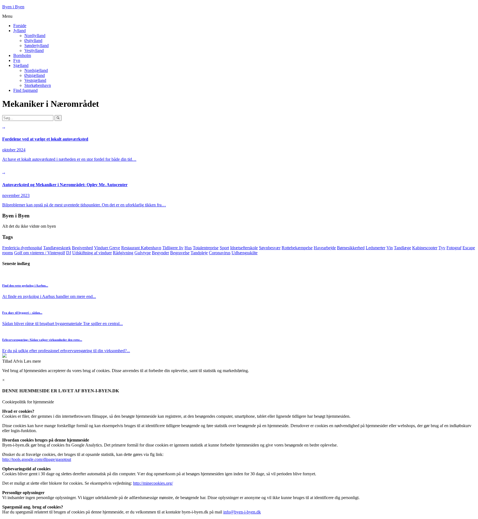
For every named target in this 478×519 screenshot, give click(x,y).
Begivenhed (82, 247)
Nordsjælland (36, 70)
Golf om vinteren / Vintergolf (39, 252)
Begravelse (179, 252)
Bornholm (22, 55)
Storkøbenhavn (37, 85)
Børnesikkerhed (351, 247)
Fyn (16, 60)
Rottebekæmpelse (297, 247)
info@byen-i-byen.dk (242, 512)
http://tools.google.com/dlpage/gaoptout (36, 459)
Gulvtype (142, 252)
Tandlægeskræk (57, 247)
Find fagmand (25, 90)
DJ (68, 252)
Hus (188, 247)
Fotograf (453, 247)
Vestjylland (34, 50)
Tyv (441, 247)
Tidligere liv (172, 247)
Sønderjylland (36, 45)
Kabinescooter (424, 247)
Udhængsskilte (245, 252)
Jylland (19, 30)
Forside (19, 25)
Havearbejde (325, 247)
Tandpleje (199, 252)
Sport (224, 247)
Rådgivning (123, 252)
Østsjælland (34, 75)
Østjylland (33, 40)
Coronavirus (219, 252)
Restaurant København (141, 247)
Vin (389, 247)
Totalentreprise (206, 247)
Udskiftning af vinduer (92, 252)
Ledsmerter (375, 247)
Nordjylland (34, 35)
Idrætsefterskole (244, 247)
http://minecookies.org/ (153, 483)
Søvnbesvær (269, 247)
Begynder (160, 252)
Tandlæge (402, 247)
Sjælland (20, 65)
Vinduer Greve (107, 247)
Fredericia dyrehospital (22, 247)
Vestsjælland (35, 80)
